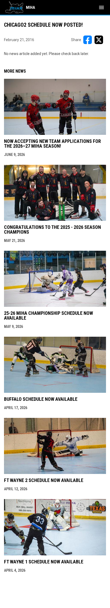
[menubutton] (101, 7)
